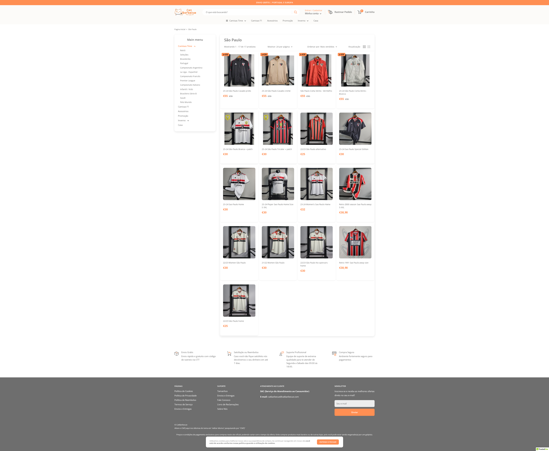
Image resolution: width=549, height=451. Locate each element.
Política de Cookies (183, 391)
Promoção (288, 20)
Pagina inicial (179, 29)
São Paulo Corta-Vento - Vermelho (316, 90)
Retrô (182, 50)
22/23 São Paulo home (233, 320)
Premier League (187, 80)
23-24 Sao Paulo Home (233, 204)
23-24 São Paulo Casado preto (237, 90)
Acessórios (272, 20)
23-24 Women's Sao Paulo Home (315, 204)
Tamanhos (222, 391)
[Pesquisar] (295, 12)
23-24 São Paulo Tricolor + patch (277, 149)
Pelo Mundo (186, 102)
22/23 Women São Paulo (234, 262)
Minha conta (312, 13)
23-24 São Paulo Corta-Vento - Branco (353, 92)
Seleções (184, 54)
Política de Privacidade (185, 395)
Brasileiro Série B (188, 93)
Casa (316, 20)
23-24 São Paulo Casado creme (276, 90)
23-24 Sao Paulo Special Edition (353, 149)
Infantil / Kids (186, 89)
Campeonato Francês (190, 76)
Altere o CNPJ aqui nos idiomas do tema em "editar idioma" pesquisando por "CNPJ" (209, 428)
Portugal (184, 63)
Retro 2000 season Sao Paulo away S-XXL (355, 206)
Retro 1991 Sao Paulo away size (353, 262)
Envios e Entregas (183, 408)
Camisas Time (236, 20)
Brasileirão (185, 59)
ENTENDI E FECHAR (328, 442)
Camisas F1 (256, 20)
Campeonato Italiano (190, 84)
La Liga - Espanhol (188, 72)
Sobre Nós (222, 408)
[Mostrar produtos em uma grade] (364, 46)
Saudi (183, 97)
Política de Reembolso (185, 400)
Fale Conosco (223, 400)
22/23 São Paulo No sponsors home (314, 264)
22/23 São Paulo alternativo (313, 149)
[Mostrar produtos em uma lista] (369, 46)
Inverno (301, 20)
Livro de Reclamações (228, 404)
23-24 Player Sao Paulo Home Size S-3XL (277, 206)
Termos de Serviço (183, 404)
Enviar (354, 412)
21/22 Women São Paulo (273, 262)
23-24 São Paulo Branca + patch (238, 149)
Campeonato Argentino (191, 67)
